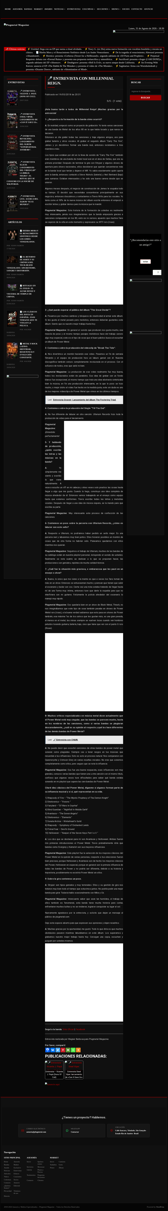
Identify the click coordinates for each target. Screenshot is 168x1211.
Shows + (116, 9)
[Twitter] (58, 1050)
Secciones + (103, 9)
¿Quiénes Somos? (7, 1187)
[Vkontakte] (52, 1050)
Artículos (7, 1174)
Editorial (17, 1186)
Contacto (136, 9)
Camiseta (62, 1162)
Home (8, 9)
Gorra (61, 1165)
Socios (126, 9)
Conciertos (17, 1177)
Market (38, 9)
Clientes (40, 1180)
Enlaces (16, 1174)
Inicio (29, 1162)
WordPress (160, 1207)
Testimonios (31, 1175)
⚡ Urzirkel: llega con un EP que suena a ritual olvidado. (54, 49)
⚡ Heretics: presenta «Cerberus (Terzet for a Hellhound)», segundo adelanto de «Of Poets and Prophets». (93, 56)
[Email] (68, 1050)
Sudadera (53, 1165)
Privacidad (8, 1191)
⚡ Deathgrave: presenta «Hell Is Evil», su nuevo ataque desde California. (99, 62)
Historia (7, 1196)
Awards (48, 9)
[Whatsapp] (73, 1050)
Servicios (30, 1167)
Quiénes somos (40, 1163)
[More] (78, 1050)
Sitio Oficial (68, 1029)
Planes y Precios (40, 1171)
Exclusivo (17, 1168)
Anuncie (148, 9)
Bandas (28, 9)
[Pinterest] (63, 1050)
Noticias (7, 1171)
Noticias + (59, 9)
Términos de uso (17, 1192)
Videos (6, 1177)
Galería (29, 1170)
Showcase (41, 1167)
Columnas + (88, 9)
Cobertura (7, 1180)
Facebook (80, 1029)
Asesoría (18, 9)
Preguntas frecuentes (41, 1176)
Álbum (61, 1168)
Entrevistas (74, 9)
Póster (52, 1168)
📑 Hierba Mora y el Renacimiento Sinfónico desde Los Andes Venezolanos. (72, 52)
